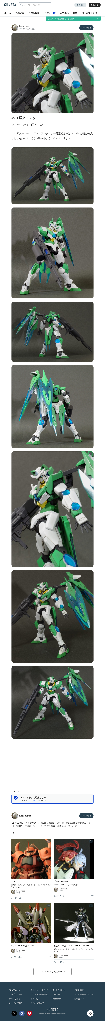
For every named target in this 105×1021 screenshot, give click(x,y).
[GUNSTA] (10, 5)
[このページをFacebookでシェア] (22, 1013)
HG (20, 29)
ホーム (7, 13)
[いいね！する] (90, 1013)
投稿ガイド (79, 999)
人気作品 (64, 13)
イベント (49, 13)
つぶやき (19, 13)
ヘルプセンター (91, 13)
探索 (75, 13)
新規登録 (94, 5)
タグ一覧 (34, 999)
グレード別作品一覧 (39, 994)
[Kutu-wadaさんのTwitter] (14, 833)
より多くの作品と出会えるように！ (61, 19)
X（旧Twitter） (59, 990)
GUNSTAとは (14, 990)
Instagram (57, 999)
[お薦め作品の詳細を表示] (91, 125)
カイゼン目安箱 (15, 1003)
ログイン (80, 5)
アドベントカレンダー (40, 990)
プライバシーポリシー (84, 994)
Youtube (56, 994)
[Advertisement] (52, 762)
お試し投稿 (33, 13)
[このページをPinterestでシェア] (29, 1013)
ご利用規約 (79, 990)
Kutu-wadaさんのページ (52, 971)
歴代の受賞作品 (37, 1003)
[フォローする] (86, 27)
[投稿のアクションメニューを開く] (49, 898)
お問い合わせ (14, 999)
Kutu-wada (24, 26)
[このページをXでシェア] (14, 1013)
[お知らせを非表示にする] (97, 19)
